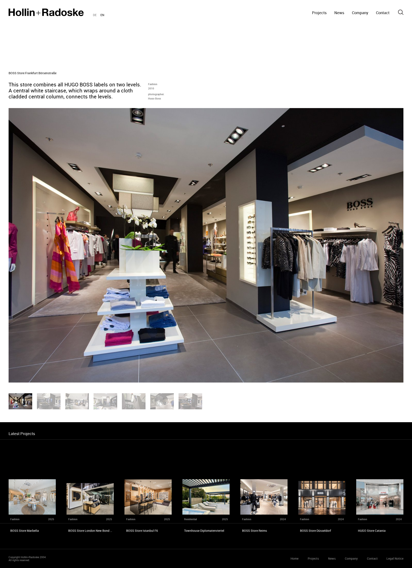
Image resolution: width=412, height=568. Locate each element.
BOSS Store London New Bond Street (93, 531)
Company (360, 12)
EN (102, 15)
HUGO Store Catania (372, 531)
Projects (319, 12)
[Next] (309, 245)
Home (46, 12)
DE (95, 15)
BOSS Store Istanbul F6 (142, 531)
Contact (382, 12)
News (339, 12)
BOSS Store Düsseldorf (315, 531)
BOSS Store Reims (254, 531)
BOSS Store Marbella (24, 531)
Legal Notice (394, 558)
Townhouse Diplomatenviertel (204, 531)
